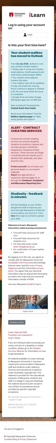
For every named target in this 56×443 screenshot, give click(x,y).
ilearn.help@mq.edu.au (24, 246)
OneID (30, 284)
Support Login (15, 399)
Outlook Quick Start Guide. (23, 108)
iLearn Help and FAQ (17, 332)
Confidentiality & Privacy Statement (20, 439)
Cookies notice (17, 322)
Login (29, 34)
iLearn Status (14, 338)
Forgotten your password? (20, 335)
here (13, 216)
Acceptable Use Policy (18, 262)
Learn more (28, 311)
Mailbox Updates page (21, 116)
